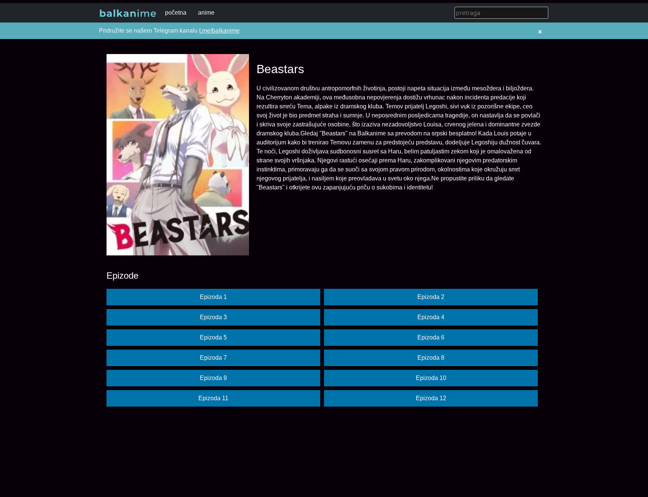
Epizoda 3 (213, 317)
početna (175, 12)
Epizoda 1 (213, 297)
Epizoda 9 (213, 378)
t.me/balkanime (219, 30)
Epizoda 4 (430, 317)
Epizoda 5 (213, 337)
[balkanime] (128, 13)
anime (206, 12)
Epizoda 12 (431, 398)
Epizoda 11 (213, 398)
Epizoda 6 (430, 337)
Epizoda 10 (431, 378)
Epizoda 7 (213, 357)
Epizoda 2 (430, 297)
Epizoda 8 (430, 357)
